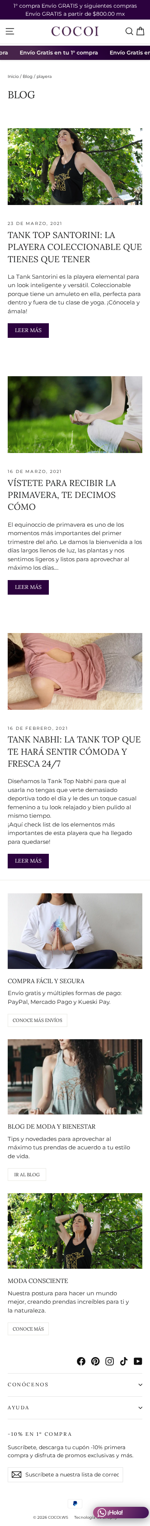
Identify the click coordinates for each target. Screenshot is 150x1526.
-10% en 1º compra (40, 1434)
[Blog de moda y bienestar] (75, 1077)
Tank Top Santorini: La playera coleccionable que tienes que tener (75, 247)
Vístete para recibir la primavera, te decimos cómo (62, 495)
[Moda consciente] (75, 1231)
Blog (28, 76)
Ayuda (19, 1407)
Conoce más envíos (37, 1020)
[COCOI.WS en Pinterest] (95, 1361)
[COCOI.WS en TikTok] (124, 1361)
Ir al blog (27, 1174)
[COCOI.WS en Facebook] (81, 1361)
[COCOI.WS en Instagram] (109, 1361)
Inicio (13, 76)
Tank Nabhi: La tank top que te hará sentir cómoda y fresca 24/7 (74, 751)
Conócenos (28, 1384)
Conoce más (28, 1329)
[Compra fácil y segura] (75, 931)
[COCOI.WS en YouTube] (138, 1361)
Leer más (28, 330)
